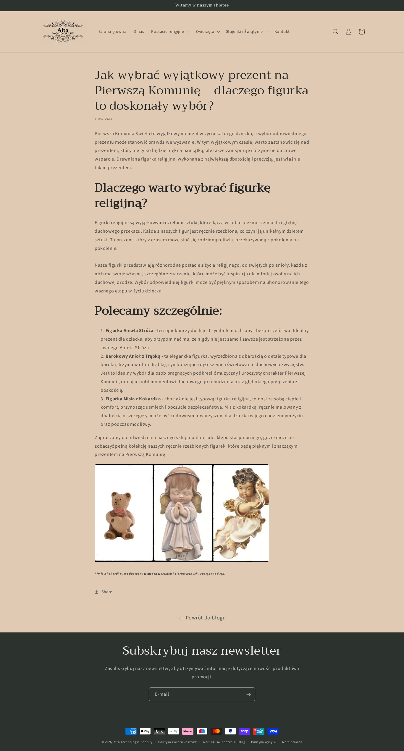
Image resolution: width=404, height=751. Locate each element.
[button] (170, 31)
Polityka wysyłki (263, 741)
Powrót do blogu (206, 617)
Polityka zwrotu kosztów (177, 741)
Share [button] (106, 592)
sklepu (183, 437)
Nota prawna (292, 741)
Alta (117, 742)
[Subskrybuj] (248, 694)
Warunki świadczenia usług (224, 741)
